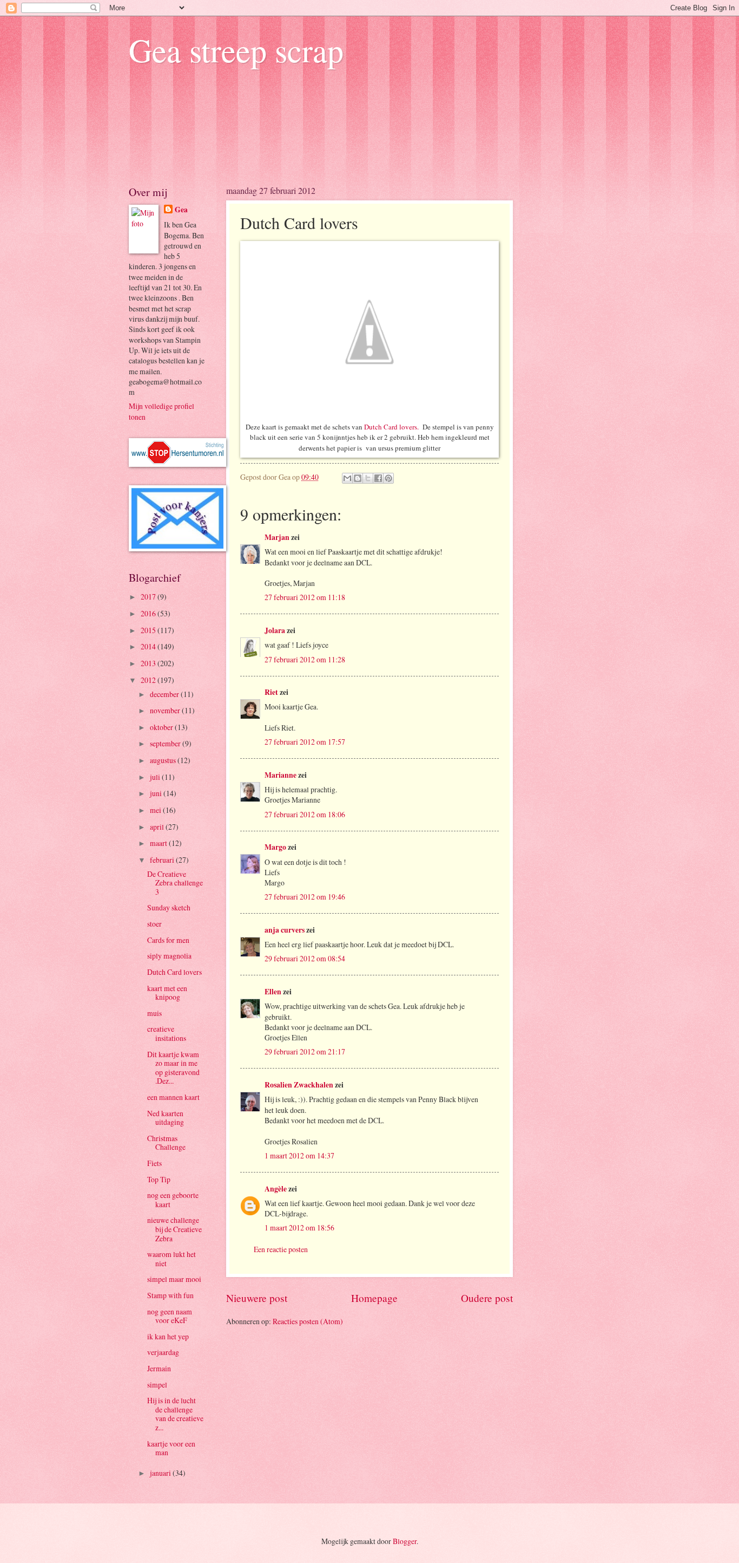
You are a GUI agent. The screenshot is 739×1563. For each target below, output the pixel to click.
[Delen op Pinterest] (388, 478)
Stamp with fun (170, 1295)
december (165, 694)
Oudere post (487, 1298)
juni (156, 793)
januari (161, 1473)
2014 (149, 646)
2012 (149, 680)
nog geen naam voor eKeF (169, 1316)
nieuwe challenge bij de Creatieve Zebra (174, 1229)
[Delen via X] (367, 478)
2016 (149, 613)
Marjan (278, 537)
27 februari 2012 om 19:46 (305, 896)
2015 (149, 630)
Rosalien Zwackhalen (299, 1084)
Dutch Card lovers (174, 972)
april (158, 827)
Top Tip (158, 1179)
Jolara (275, 630)
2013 (149, 663)
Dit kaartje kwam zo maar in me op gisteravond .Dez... (173, 1067)
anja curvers (285, 929)
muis (154, 1013)
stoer (154, 924)
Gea (181, 210)
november (166, 710)
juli (156, 777)
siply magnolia (169, 955)
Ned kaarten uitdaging (165, 1118)
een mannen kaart (173, 1097)
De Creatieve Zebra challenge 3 (175, 883)
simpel (157, 1384)
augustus (163, 760)
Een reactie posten (281, 1249)
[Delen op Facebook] (378, 478)
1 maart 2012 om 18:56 (299, 1227)
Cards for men (168, 940)
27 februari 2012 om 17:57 (305, 742)
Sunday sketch (168, 907)
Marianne (280, 775)
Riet (271, 692)
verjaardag (163, 1352)
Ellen (273, 991)
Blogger (405, 1541)
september (166, 743)
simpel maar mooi (174, 1279)
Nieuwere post (256, 1298)
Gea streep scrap (236, 49)
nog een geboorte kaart (173, 1199)
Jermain (159, 1368)
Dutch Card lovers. (391, 427)
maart (159, 843)
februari (163, 860)
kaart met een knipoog (167, 992)
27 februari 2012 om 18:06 (305, 814)
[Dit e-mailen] (347, 478)
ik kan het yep (168, 1336)
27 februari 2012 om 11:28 (305, 659)
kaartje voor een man (171, 1448)
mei (156, 810)
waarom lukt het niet (171, 1258)
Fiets (154, 1163)
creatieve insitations (166, 1033)
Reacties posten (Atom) (308, 1321)
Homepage (374, 1298)
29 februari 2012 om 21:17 (305, 1051)
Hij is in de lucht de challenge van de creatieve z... (175, 1413)
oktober (162, 727)
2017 (149, 596)
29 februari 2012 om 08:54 (305, 958)
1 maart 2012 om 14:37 (299, 1155)
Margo (275, 847)
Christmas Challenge (166, 1142)
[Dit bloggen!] (357, 478)
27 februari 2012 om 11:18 (305, 597)
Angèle (276, 1188)
